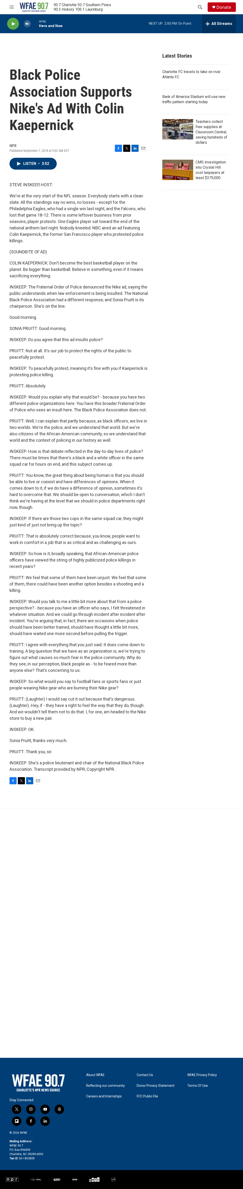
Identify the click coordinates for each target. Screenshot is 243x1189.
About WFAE (95, 1075)
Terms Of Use (197, 1085)
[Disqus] (121, 872)
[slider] (35, 23)
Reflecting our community (105, 1085)
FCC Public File (147, 1096)
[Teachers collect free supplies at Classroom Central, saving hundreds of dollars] (177, 129)
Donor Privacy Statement (155, 1085)
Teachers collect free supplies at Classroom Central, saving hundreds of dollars (211, 132)
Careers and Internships (104, 1096)
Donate (223, 7)
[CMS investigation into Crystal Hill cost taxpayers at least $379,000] (177, 170)
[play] (13, 24)
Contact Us (145, 1075)
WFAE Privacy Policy (202, 1075)
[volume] (27, 24)
